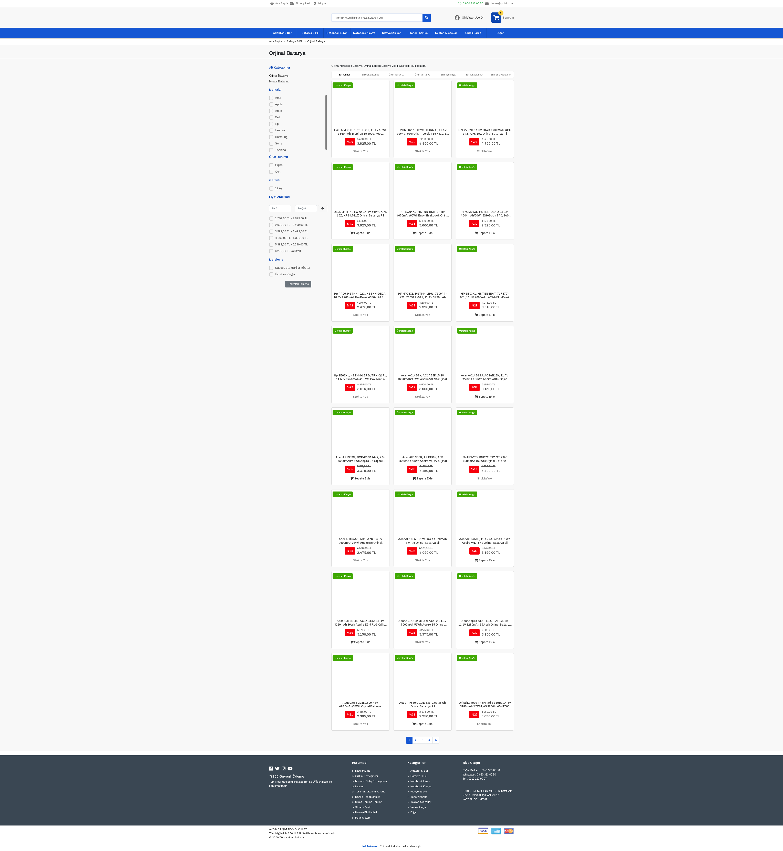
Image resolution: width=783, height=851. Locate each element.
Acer (278, 97)
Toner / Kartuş (418, 797)
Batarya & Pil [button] (310, 33)
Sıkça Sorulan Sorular (368, 802)
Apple (279, 104)
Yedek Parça (418, 807)
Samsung (281, 137)
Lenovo (280, 130)
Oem (278, 171)
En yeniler (344, 74)
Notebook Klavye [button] (364, 33)
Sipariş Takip (363, 807)
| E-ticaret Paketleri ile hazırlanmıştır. (392, 846)
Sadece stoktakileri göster (292, 267)
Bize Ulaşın (471, 762)
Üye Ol (479, 17)
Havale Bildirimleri (366, 812)
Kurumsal (359, 762)
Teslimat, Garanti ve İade (370, 791)
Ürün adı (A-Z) (397, 74)
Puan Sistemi (363, 817)
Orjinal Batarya (278, 75)
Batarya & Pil (418, 776)
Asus (278, 110)
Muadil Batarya (279, 81)
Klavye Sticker (419, 791)
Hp (277, 123)
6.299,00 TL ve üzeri (288, 251)
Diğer (413, 812)
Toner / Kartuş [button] (418, 33)
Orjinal (279, 165)
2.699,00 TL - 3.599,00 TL (291, 224)
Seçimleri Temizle (298, 284)
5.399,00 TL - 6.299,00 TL (291, 244)
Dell (277, 117)
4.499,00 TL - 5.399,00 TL (291, 238)
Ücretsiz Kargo (285, 274)
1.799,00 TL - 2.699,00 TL (291, 218)
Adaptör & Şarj (419, 770)
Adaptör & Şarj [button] (282, 33)
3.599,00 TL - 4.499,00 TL (291, 231)
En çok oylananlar (501, 74)
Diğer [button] (500, 33)
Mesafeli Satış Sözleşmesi (371, 781)
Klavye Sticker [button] (391, 33)
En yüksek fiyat (474, 74)
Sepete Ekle (362, 233)
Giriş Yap (467, 17)
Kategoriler (416, 762)
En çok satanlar (370, 74)
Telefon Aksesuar (420, 802)
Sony (278, 143)
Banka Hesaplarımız (367, 797)
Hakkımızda (362, 770)
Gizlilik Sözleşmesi (366, 776)
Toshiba (280, 150)
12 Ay (278, 188)
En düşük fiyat (449, 74)
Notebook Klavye (420, 786)
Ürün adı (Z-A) (422, 74)
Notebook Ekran (420, 781)
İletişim (359, 786)
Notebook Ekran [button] (336, 33)
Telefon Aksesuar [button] (446, 33)
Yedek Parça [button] (473, 33)
